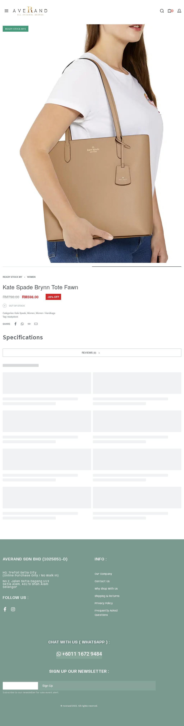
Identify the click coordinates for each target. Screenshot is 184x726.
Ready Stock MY (12, 276)
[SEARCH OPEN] (162, 11)
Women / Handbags (45, 312)
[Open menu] (6, 10)
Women (31, 276)
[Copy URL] (29, 323)
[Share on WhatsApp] (22, 323)
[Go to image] (47, 266)
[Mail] (36, 323)
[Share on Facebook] (15, 323)
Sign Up (47, 686)
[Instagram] (13, 609)
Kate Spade (20, 312)
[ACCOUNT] (179, 11)
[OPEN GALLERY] (92, 143)
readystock (12, 316)
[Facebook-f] (5, 609)
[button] (92, 353)
